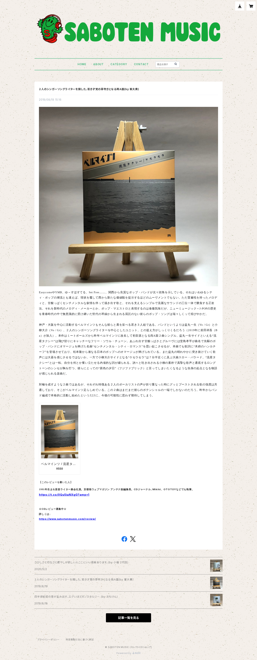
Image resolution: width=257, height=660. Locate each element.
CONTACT (141, 64)
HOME (82, 64)
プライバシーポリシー (48, 639)
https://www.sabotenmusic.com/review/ (67, 518)
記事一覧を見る (128, 618)
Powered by (124, 653)
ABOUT (98, 64)
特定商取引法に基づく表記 (80, 639)
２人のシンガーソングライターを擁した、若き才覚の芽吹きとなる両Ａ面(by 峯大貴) (89, 89)
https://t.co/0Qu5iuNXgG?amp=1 (64, 494)
